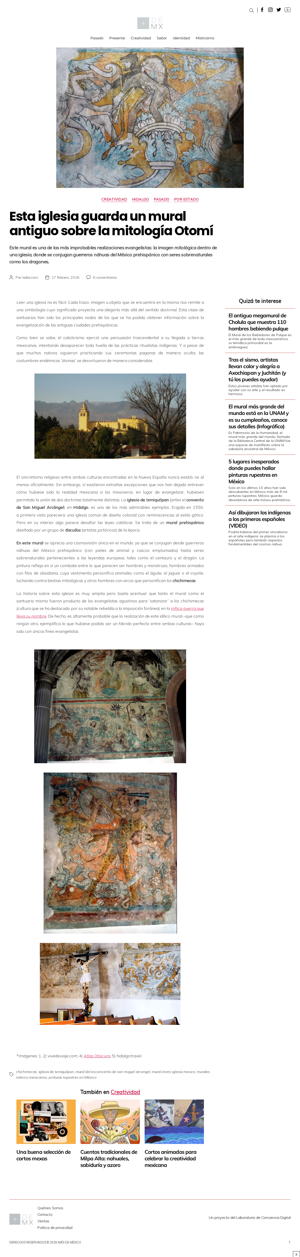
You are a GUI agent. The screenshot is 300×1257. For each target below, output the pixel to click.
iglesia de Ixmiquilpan (56, 1071)
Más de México (69, 1242)
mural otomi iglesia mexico (173, 1071)
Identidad (181, 38)
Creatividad (141, 38)
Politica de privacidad (55, 1227)
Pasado (96, 38)
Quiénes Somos (50, 1208)
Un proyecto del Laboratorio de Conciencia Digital (250, 1217)
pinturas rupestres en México (72, 1077)
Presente (117, 38)
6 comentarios (105, 277)
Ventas (43, 1221)
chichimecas (26, 1071)
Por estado (186, 199)
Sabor (162, 38)
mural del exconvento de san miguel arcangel (112, 1071)
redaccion (30, 277)
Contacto (45, 1214)
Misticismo (205, 38)
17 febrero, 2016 (66, 277)
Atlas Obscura (97, 1055)
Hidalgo (140, 199)
